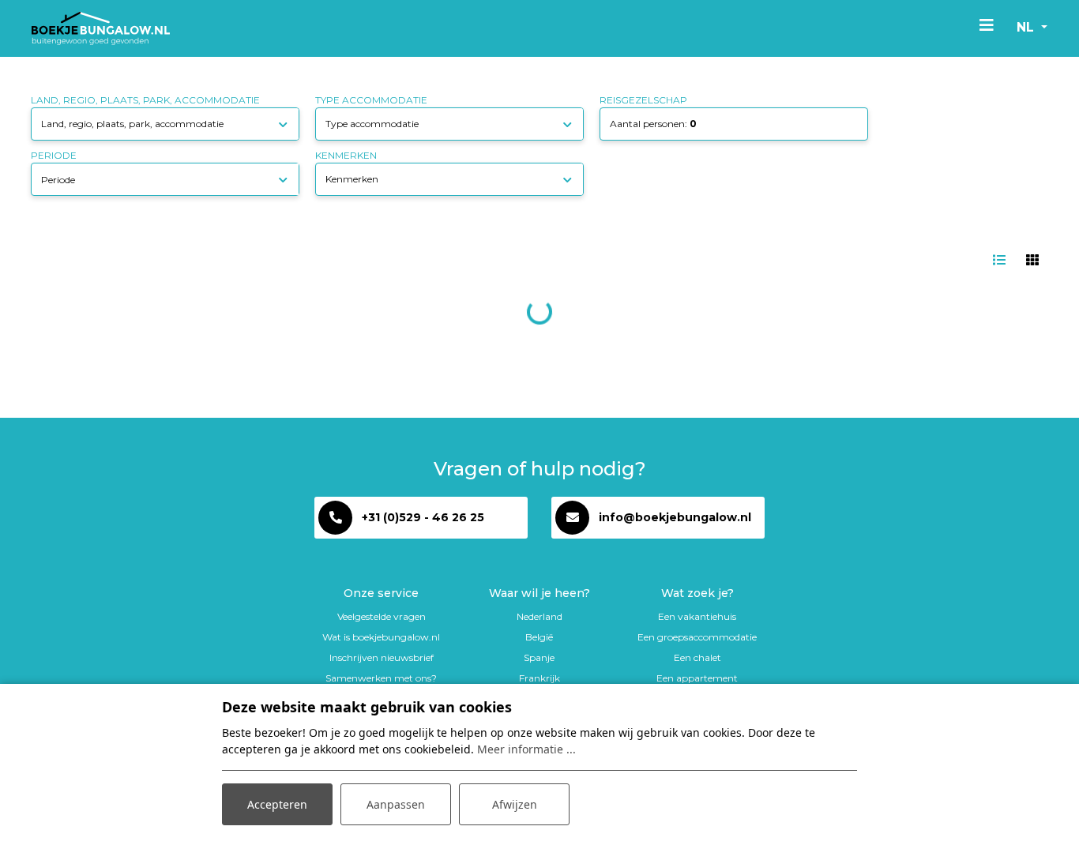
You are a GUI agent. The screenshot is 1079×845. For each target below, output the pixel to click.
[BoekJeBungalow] (101, 28)
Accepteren (277, 804)
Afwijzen (514, 804)
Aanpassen (396, 804)
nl (1027, 27)
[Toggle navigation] (986, 24)
